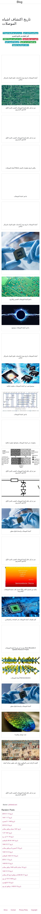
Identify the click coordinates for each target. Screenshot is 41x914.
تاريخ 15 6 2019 (7, 825)
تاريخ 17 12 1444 (7, 844)
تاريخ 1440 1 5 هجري (8, 821)
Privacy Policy (23, 910)
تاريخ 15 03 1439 (7, 863)
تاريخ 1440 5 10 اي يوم (9, 879)
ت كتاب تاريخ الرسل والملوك (20, 45)
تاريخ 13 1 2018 (7, 859)
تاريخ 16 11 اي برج (8, 837)
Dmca (5, 910)
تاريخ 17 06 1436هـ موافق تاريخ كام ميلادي (15, 875)
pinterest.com (13, 805)
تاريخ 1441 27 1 (7, 833)
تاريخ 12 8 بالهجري (7, 882)
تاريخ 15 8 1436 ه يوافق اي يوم (11, 886)
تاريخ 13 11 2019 (7, 814)
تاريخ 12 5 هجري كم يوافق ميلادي (12, 848)
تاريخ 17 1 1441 (7, 817)
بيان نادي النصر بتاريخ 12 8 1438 (12, 39)
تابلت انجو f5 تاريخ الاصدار (30, 33)
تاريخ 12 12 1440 (7, 852)
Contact (13, 910)
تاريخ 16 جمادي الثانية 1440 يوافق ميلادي (14, 867)
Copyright (34, 910)
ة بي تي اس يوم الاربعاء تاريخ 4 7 (12, 33)
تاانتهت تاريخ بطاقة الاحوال (30, 39)
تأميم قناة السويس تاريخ (12, 42)
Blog (19, 2)
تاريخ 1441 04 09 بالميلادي (10, 840)
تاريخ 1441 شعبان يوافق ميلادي (11, 829)
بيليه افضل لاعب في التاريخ (28, 42)
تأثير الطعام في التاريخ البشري (20, 36)
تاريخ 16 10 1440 (7, 871)
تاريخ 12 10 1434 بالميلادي (10, 856)
